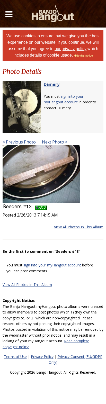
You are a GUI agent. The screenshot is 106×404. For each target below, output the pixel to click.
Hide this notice (83, 55)
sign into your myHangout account (52, 265)
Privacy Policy (42, 356)
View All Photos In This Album (78, 227)
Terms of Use (15, 356)
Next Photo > (54, 142)
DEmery (51, 84)
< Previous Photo (19, 142)
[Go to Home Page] (53, 14)
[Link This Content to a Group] (41, 206)
